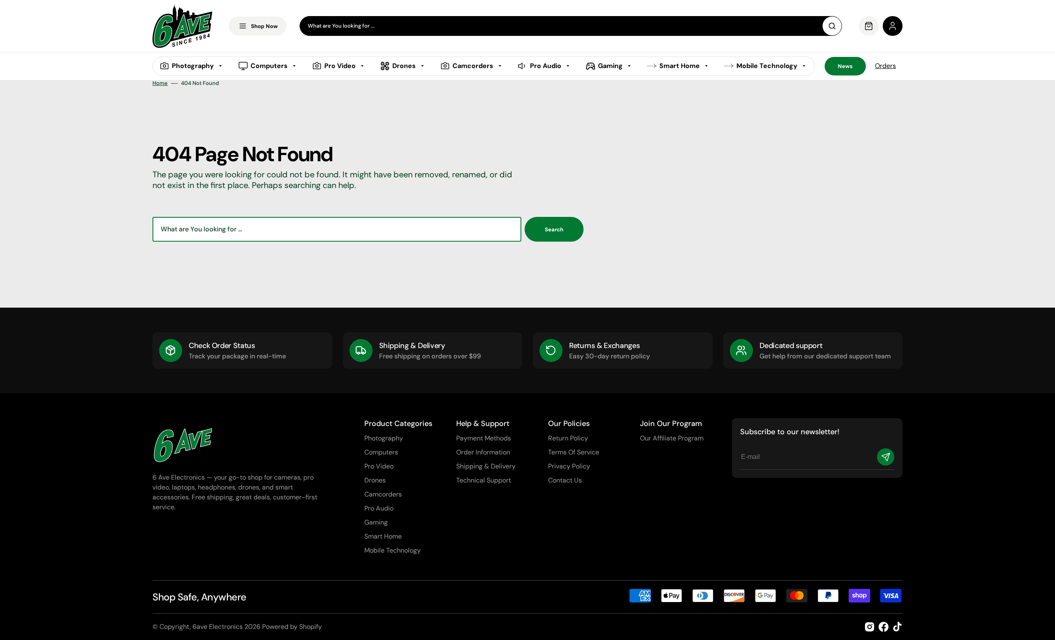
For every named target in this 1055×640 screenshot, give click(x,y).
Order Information (483, 452)
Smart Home (383, 536)
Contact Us (565, 480)
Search (554, 229)
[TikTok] (898, 627)
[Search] (832, 25)
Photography (383, 438)
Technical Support (483, 480)
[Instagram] (869, 627)
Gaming (376, 522)
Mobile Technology (392, 550)
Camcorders (383, 494)
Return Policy (568, 438)
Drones (375, 480)
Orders (885, 65)
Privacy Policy (569, 466)
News (845, 66)
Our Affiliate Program (671, 438)
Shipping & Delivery (486, 466)
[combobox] (571, 26)
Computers (381, 452)
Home (160, 83)
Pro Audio (379, 508)
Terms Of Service (573, 452)
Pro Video (379, 466)
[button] (893, 26)
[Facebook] (884, 627)
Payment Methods (483, 438)
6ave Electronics (217, 626)
